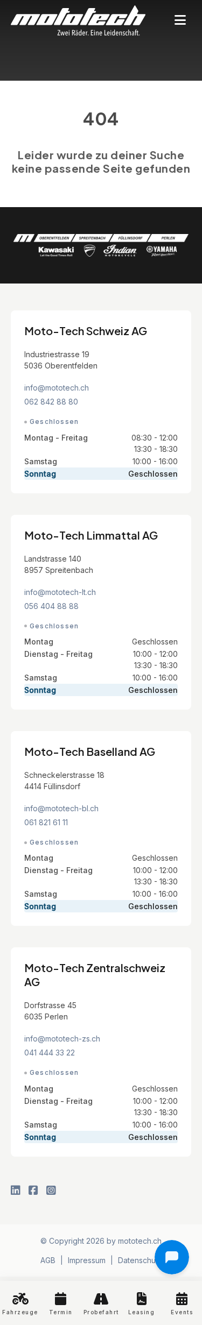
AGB (47, 1260)
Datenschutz (140, 1260)
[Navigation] (180, 20)
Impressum (87, 1260)
